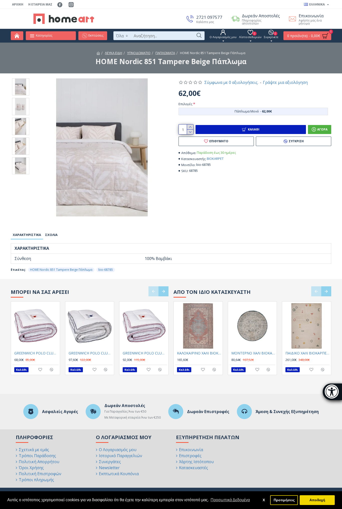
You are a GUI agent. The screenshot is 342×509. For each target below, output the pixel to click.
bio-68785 (105, 270)
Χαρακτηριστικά (27, 234)
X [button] (264, 500)
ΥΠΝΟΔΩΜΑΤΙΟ (138, 53)
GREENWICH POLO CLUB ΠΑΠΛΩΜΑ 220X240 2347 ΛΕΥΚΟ (145, 353)
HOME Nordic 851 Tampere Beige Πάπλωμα (61, 270)
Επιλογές (185, 104)
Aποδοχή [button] (317, 500)
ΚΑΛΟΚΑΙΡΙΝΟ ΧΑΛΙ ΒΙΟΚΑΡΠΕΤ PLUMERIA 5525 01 (199, 353)
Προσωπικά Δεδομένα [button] (230, 500)
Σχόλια (51, 234)
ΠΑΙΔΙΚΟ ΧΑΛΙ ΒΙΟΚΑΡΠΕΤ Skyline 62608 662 (307, 353)
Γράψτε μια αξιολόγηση (285, 82)
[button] (153, 291)
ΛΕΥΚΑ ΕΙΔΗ (113, 53)
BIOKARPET (215, 158)
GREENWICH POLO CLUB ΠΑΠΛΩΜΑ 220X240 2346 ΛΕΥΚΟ (91, 353)
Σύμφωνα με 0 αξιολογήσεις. (231, 82)
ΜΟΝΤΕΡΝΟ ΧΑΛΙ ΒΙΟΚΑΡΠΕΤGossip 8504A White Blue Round (253, 353)
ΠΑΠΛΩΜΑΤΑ (165, 53)
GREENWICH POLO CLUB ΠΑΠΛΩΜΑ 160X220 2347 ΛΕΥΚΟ (36, 353)
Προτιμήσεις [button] (284, 500)
